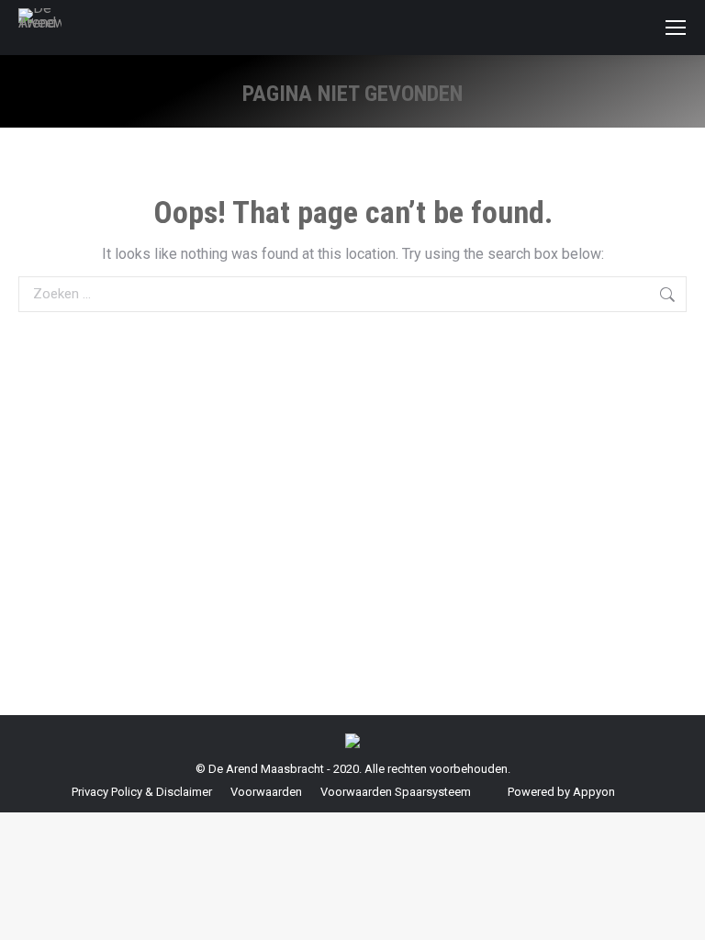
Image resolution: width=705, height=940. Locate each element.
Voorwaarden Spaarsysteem (395, 792)
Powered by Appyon (561, 792)
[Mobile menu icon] (676, 28)
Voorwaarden (266, 792)
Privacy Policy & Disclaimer (142, 792)
